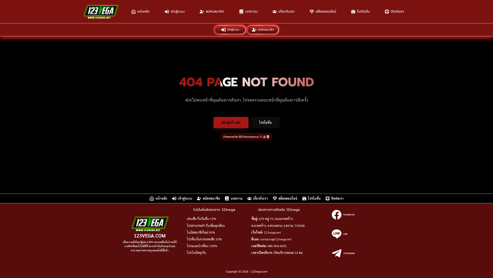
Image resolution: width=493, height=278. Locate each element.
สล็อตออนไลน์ (326, 11)
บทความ (251, 11)
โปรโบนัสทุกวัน (196, 253)
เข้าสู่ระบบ (178, 11)
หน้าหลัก (143, 11)
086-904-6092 (277, 246)
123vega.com (150, 235)
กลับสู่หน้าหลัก (231, 122)
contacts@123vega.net (276, 239)
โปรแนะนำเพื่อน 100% (202, 246)
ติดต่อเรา (397, 11)
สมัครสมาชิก (215, 11)
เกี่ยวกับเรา (286, 11)
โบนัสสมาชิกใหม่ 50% (201, 232)
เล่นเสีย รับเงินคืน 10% (201, 219)
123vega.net (272, 232)
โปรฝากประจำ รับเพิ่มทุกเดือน (206, 226)
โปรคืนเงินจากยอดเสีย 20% (204, 239)
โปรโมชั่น (363, 11)
